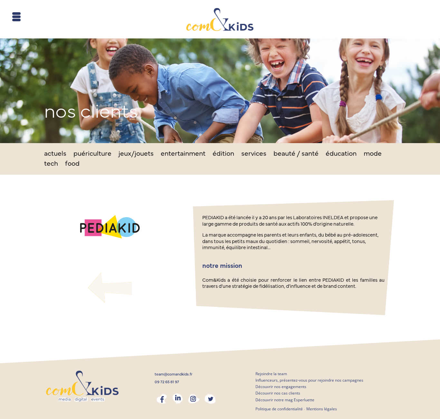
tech (51, 164)
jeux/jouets (136, 154)
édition (223, 154)
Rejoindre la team (271, 373)
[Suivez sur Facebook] (161, 398)
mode (373, 154)
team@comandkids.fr (174, 374)
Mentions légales (321, 409)
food (72, 164)
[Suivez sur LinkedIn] (178, 398)
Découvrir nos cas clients (277, 393)
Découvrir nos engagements (280, 386)
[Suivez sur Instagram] (194, 398)
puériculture (92, 154)
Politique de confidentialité (279, 409)
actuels (55, 154)
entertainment (183, 154)
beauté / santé (296, 154)
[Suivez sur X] (210, 398)
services (253, 154)
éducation (341, 154)
